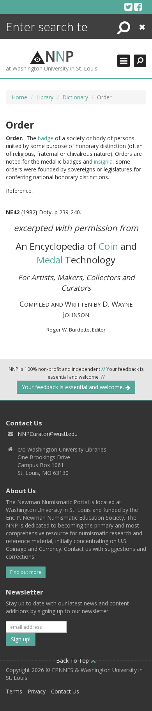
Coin (108, 246)
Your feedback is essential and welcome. (73, 387)
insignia (103, 161)
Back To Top (73, 660)
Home (19, 97)
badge (45, 138)
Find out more (25, 572)
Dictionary (75, 97)
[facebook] (138, 6)
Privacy (37, 691)
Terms (14, 691)
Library (44, 97)
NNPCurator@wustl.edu (48, 434)
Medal (50, 259)
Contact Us (65, 691)
